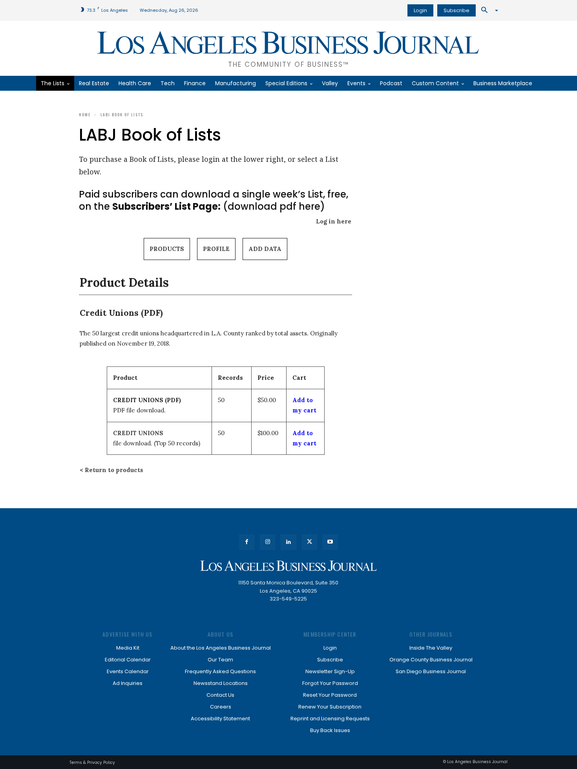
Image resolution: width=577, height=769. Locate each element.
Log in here (333, 221)
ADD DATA (264, 249)
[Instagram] (267, 542)
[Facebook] (246, 542)
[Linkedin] (288, 542)
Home (85, 114)
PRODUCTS (167, 249)
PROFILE (216, 249)
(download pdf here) (218, 206)
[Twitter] (309, 542)
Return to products (114, 470)
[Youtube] (330, 542)
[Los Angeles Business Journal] (288, 565)
